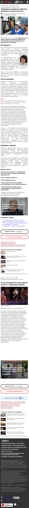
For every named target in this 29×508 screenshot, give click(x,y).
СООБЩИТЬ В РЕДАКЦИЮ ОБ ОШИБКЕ (11, 456)
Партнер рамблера (20, 501)
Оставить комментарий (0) (14, 237)
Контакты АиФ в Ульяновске (9, 449)
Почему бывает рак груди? (13, 265)
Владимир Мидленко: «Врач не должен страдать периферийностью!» (14, 206)
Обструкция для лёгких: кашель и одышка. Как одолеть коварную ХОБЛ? (13, 220)
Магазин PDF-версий (19, 445)
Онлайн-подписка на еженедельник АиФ (13, 447)
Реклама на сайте (6, 451)
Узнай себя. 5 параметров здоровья (14, 226)
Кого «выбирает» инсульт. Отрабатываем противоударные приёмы (15, 223)
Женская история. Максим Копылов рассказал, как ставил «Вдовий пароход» (16, 432)
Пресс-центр (20, 443)
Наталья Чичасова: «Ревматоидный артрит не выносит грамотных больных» (17, 257)
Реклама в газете (6, 445)
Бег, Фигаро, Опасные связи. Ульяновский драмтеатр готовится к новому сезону (13, 369)
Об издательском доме (8, 443)
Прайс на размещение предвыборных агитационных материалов (12, 454)
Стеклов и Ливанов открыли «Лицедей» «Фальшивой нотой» (15, 428)
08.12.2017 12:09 (4, 5)
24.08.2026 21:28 (5, 278)
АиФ (2, 35)
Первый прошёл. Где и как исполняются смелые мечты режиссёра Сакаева (15, 423)
